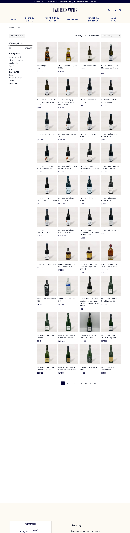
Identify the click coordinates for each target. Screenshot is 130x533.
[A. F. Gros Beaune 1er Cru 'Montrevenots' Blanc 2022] (111, 52)
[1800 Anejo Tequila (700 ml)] (47, 52)
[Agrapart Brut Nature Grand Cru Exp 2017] (90, 322)
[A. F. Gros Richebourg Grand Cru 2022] (47, 217)
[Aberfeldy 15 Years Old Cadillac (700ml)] (68, 251)
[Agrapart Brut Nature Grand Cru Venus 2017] (47, 354)
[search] (109, 10)
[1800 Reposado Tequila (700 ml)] (68, 52)
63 (90, 383)
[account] (114, 10)
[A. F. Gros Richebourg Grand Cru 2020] (90, 185)
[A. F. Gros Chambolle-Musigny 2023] (111, 87)
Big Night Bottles (16, 60)
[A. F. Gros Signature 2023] (47, 251)
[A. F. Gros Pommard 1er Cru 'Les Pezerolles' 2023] (47, 185)
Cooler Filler (14, 63)
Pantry (11, 81)
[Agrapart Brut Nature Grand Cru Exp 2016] (68, 322)
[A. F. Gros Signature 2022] (111, 217)
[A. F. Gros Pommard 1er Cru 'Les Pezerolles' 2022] (111, 153)
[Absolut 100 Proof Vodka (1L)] (47, 286)
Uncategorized (15, 57)
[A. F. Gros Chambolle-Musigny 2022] (90, 87)
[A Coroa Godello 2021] (90, 52)
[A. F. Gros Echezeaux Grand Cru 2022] (90, 121)
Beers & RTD (14, 72)
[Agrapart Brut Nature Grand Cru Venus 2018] (68, 354)
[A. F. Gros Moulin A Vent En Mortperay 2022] (47, 153)
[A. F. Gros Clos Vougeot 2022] (47, 121)
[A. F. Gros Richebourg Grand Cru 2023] (68, 217)
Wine (11, 69)
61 (81, 383)
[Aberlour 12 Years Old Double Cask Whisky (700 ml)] (111, 251)
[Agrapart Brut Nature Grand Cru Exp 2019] (111, 322)
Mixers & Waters (16, 78)
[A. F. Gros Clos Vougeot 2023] (68, 121)
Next (95, 383)
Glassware (13, 84)
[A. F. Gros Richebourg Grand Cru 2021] (111, 185)
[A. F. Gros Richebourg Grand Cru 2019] (68, 185)
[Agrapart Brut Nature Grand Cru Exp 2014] (111, 286)
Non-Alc (12, 66)
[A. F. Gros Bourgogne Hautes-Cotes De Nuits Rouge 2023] (68, 87)
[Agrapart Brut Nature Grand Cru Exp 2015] (47, 322)
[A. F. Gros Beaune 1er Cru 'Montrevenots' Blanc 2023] (47, 87)
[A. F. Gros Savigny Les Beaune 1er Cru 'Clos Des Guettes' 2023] (90, 217)
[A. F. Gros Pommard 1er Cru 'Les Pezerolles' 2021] (90, 153)
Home (11, 27)
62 (86, 383)
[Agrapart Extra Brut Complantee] (111, 354)
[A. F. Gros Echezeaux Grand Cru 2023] (111, 121)
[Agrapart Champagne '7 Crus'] (90, 354)
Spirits (11, 75)
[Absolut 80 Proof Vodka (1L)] (68, 286)
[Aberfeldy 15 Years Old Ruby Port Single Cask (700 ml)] (90, 251)
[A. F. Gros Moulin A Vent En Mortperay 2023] (68, 153)
